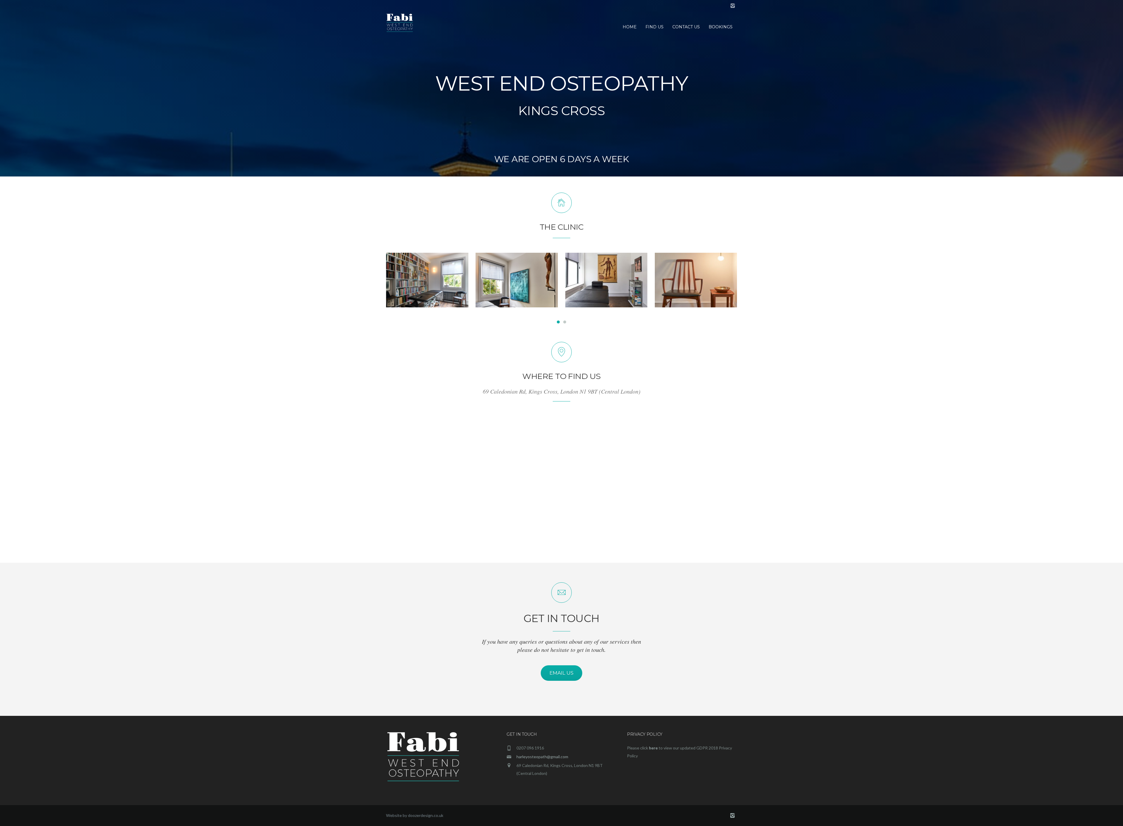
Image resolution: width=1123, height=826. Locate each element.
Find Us (654, 27)
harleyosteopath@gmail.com (542, 756)
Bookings (721, 27)
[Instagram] (732, 6)
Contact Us (686, 27)
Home (630, 27)
